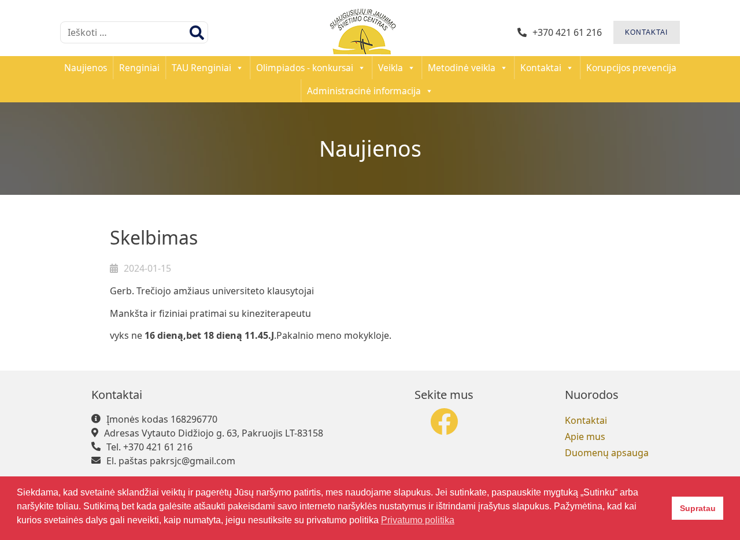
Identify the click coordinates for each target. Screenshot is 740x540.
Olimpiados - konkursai (304, 67)
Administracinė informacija (364, 90)
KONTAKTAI (646, 32)
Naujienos (85, 67)
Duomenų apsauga (607, 452)
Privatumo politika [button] (417, 520)
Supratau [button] (698, 508)
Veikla (390, 67)
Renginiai (139, 67)
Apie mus (585, 436)
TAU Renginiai (201, 67)
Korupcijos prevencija (631, 67)
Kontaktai (540, 67)
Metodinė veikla (461, 67)
